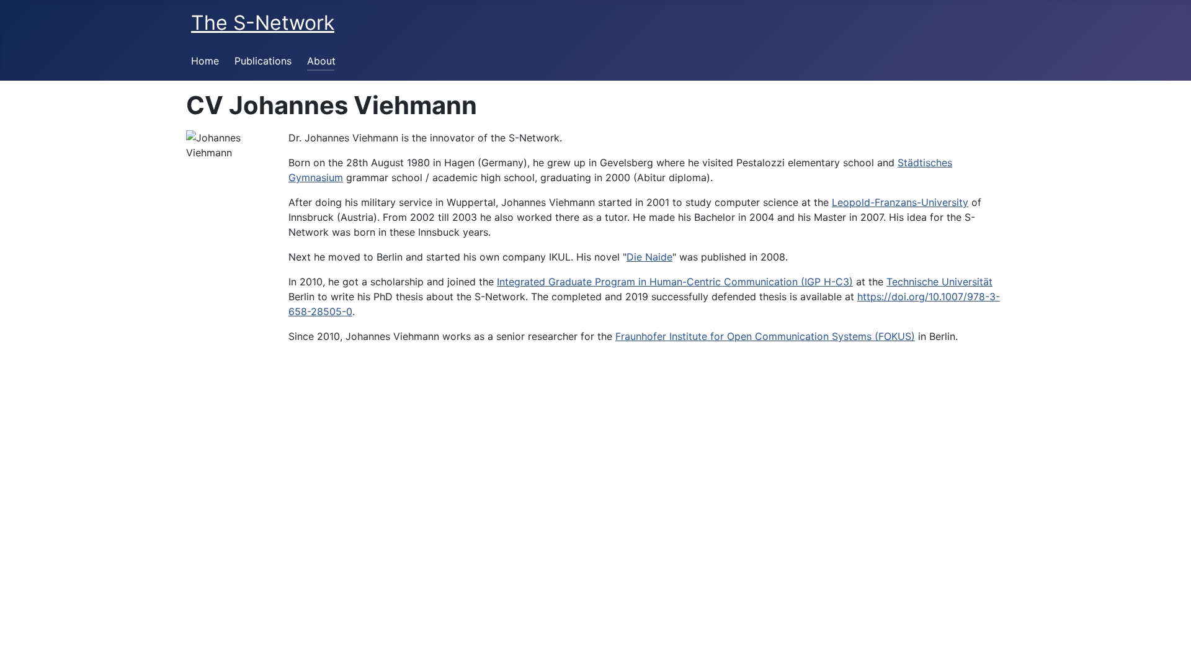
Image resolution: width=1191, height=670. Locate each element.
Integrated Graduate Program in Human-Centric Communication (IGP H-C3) (675, 281)
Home (205, 61)
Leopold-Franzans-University (900, 202)
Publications (263, 61)
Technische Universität (939, 281)
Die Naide (649, 257)
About (321, 61)
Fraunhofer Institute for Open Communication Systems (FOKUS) (765, 336)
